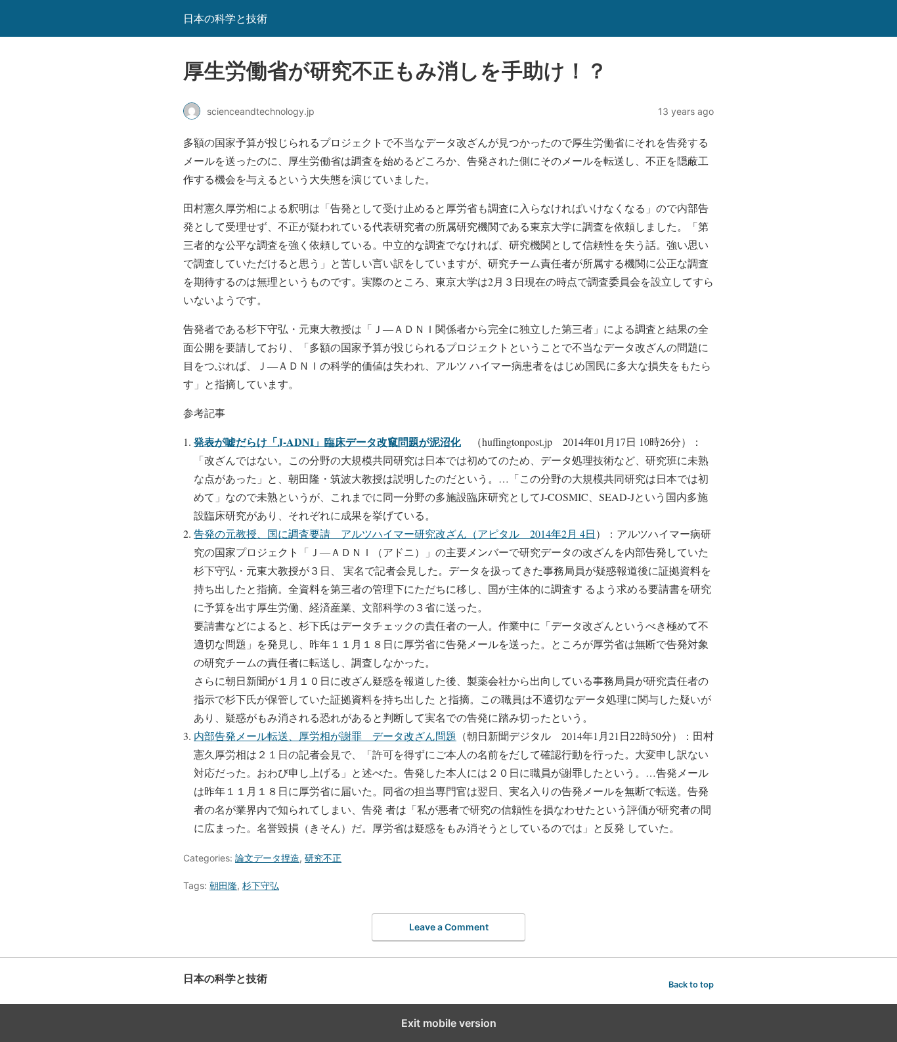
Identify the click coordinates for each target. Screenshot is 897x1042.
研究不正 (323, 857)
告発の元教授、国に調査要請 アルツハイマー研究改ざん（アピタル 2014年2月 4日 (395, 533)
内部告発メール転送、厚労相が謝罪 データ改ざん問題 (325, 736)
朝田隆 (223, 885)
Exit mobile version (448, 1023)
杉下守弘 (260, 885)
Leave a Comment (449, 926)
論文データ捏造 (267, 857)
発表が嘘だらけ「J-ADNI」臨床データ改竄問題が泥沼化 (327, 441)
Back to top (691, 984)
